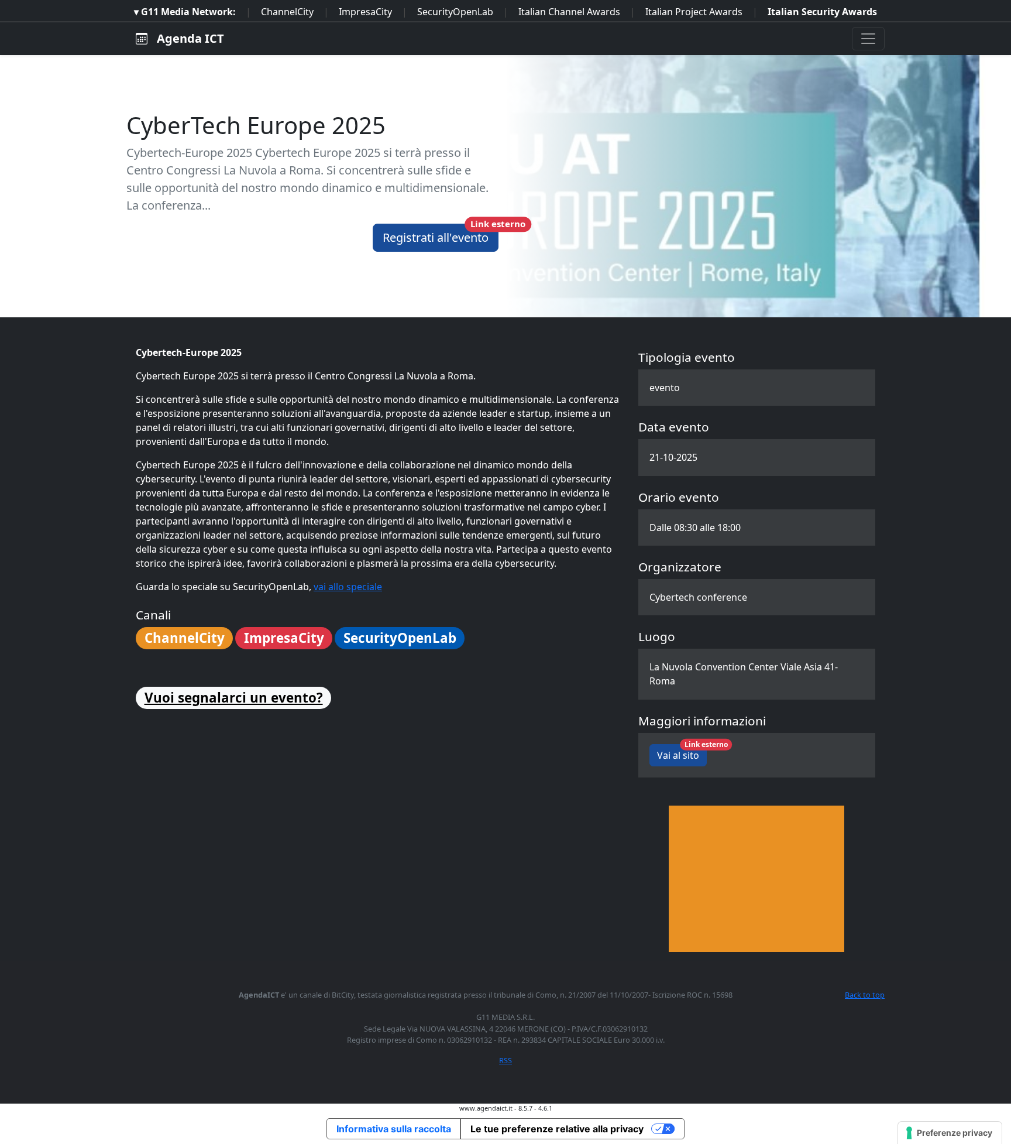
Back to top (865, 994)
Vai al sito (682, 753)
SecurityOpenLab (455, 11)
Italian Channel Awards (569, 11)
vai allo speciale (348, 586)
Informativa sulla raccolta (393, 1129)
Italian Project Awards (693, 11)
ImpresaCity (365, 11)
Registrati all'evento (440, 234)
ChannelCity (287, 11)
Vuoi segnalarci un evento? (234, 698)
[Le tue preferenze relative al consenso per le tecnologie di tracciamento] (950, 1133)
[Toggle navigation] (868, 38)
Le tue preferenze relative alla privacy (557, 1129)
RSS (505, 1060)
